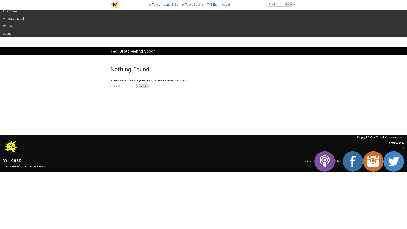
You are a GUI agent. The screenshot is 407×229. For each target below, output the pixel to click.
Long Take (10, 11)
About (7, 33)
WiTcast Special (13, 18)
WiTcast (154, 4)
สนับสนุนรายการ (396, 143)
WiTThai (8, 26)
